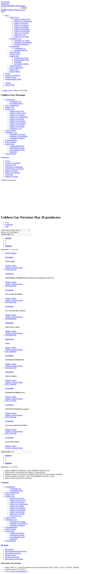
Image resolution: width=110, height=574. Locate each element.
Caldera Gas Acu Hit (21, 23)
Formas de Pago (10, 77)
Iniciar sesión (5, 2)
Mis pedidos (9, 549)
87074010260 (9, 290)
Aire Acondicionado (16, 68)
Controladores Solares (21, 64)
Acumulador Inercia (20, 50)
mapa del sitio (10, 85)
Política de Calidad (11, 176)
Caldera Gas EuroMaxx (22, 29)
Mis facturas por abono (13, 553)
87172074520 (9, 405)
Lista (6, 226)
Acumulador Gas (19, 48)
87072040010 (9, 257)
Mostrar (4, 232)
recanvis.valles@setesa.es (18, 571)
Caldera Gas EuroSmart (22, 31)
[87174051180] (10, 417)
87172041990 (9, 388)
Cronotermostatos (15, 66)
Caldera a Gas (14, 17)
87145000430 (9, 356)
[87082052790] (10, 335)
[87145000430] (10, 351)
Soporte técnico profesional (14, 169)
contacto (8, 83)
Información (5, 157)
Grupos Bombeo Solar (21, 60)
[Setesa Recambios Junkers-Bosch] (13, 6)
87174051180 (9, 421)
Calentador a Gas (15, 39)
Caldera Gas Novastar (21, 37)
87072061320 (9, 274)
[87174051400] (10, 433)
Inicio (7, 15)
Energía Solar (14, 56)
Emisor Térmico (14, 71)
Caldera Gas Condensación (23, 21)
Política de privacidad (12, 173)
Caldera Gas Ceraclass (21, 25)
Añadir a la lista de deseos (14, 268)
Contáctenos (5, 4)
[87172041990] (10, 384)
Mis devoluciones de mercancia (15, 551)
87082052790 (9, 339)
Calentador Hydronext (21, 44)
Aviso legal (9, 174)
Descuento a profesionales (14, 167)
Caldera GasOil (14, 54)
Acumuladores (14, 46)
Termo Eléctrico (14, 52)
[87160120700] (10, 368)
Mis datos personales (12, 557)
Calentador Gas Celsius (22, 40)
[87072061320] (10, 269)
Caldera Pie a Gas (20, 35)
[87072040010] (10, 253)
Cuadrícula (9, 224)
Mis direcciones (10, 555)
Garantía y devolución (12, 75)
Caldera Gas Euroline (21, 27)
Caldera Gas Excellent (21, 33)
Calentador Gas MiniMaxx (23, 42)
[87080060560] (10, 319)
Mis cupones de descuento (14, 559)
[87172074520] (10, 401)
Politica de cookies (11, 171)
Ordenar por (5, 230)
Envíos (7, 73)
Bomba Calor (14, 69)
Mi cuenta (4, 545)
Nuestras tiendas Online (13, 79)
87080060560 (9, 323)
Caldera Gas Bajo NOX (22, 19)
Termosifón (17, 62)
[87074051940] (10, 302)
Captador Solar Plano (21, 58)
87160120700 (9, 372)
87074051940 (9, 306)
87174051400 (9, 438)
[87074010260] (10, 286)
